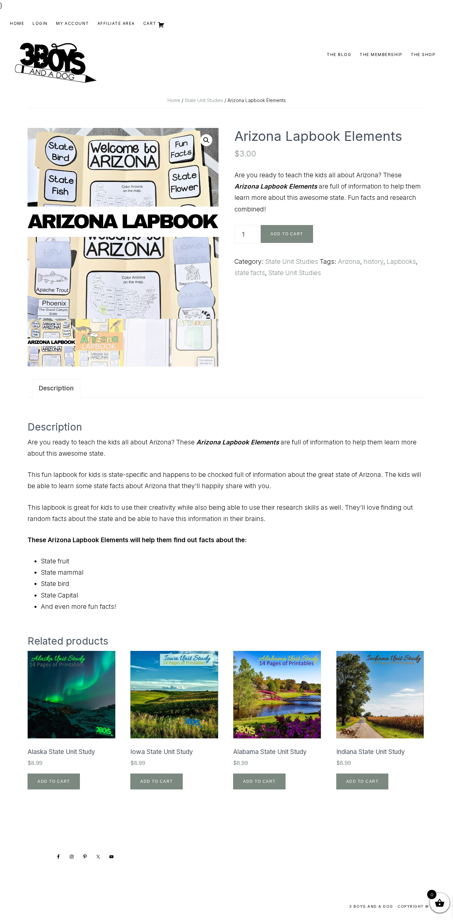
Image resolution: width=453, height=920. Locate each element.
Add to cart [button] (53, 781)
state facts (249, 273)
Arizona (349, 261)
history (373, 261)
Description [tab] (56, 388)
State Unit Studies (204, 100)
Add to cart (287, 234)
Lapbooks (401, 261)
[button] (206, 140)
